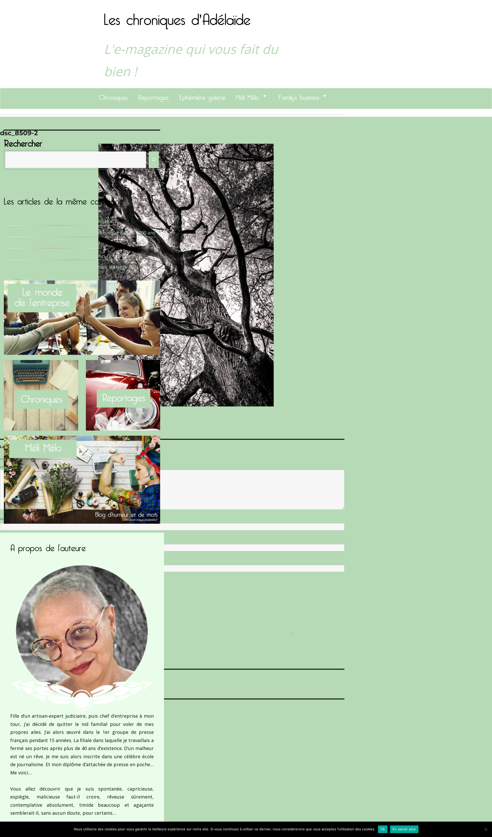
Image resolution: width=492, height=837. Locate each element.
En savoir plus (404, 829)
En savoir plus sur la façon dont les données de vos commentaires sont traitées (204, 632)
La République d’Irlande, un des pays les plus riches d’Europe (74, 255)
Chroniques (113, 96)
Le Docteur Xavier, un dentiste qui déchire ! (54, 244)
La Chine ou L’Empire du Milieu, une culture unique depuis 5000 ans (81, 233)
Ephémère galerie (202, 96)
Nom (4, 519)
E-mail (5, 540)
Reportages (153, 96)
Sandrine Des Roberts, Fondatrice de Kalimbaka (59, 221)
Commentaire (10, 467)
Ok (383, 829)
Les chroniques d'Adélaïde (177, 16)
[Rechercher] (154, 159)
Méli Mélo (247, 96)
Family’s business (298, 96)
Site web (6, 561)
